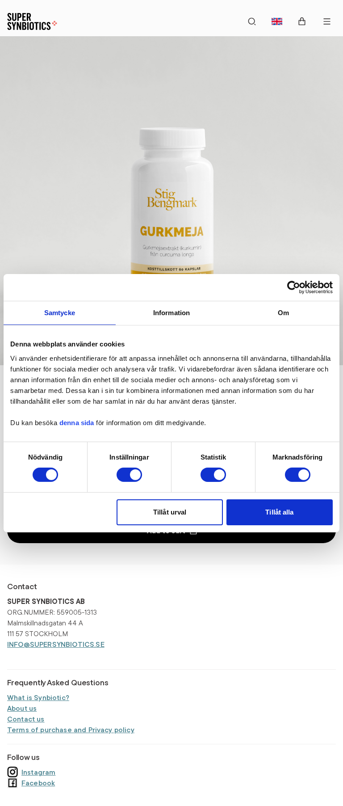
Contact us (26, 718)
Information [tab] (171, 312)
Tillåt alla (279, 512)
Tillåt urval (169, 512)
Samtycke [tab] (59, 312)
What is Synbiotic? (38, 697)
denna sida (76, 422)
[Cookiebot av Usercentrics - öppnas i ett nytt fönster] (294, 287)
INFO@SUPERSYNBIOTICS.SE (56, 644)
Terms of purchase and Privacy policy (70, 729)
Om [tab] (283, 312)
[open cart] (302, 21)
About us (22, 708)
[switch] (129, 475)
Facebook (38, 782)
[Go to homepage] (32, 21)
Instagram (38, 772)
